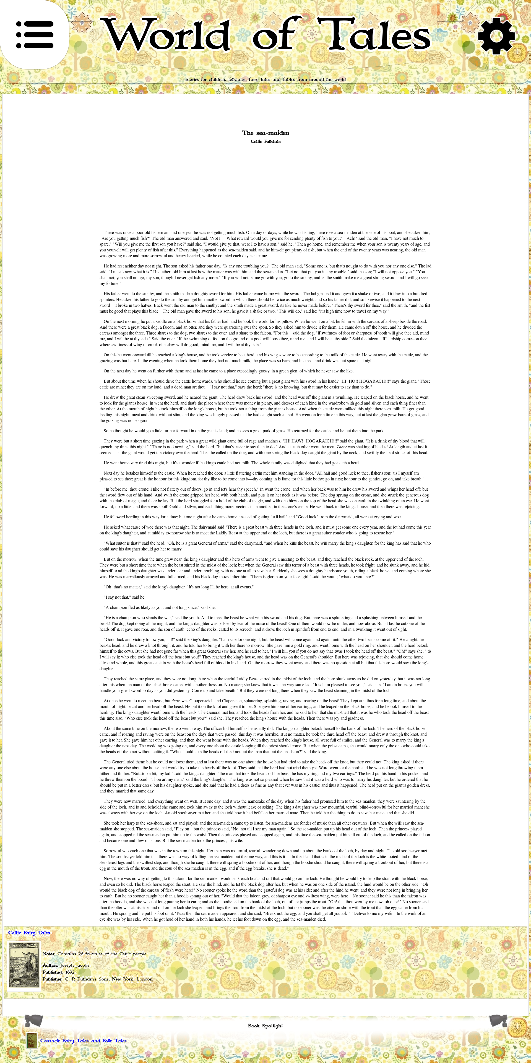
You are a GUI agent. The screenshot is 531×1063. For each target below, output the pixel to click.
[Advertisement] (265, 186)
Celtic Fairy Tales (29, 933)
